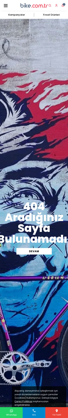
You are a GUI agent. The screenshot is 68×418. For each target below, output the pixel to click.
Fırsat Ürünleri (51, 14)
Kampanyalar (16, 14)
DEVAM (34, 251)
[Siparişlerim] (56, 5)
